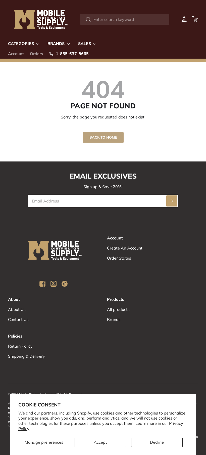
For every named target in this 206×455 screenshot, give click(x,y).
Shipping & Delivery (26, 356)
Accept (100, 442)
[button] (194, 19)
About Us (17, 309)
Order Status (119, 258)
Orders (36, 53)
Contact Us (18, 319)
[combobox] (124, 19)
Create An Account (124, 248)
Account (16, 53)
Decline (157, 442)
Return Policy (20, 346)
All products (118, 309)
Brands (114, 319)
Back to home (103, 137)
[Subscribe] (171, 200)
